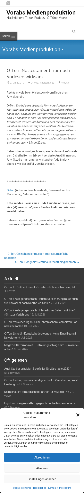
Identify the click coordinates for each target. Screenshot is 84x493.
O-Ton (10, 190)
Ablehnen (42, 468)
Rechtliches (39, 488)
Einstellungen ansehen (42, 479)
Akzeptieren (42, 457)
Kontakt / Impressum (59, 488)
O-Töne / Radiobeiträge (42, 82)
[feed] (8, 5)
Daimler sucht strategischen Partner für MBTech (34, 391)
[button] (78, 415)
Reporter (65, 82)
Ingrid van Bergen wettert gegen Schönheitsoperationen (38, 403)
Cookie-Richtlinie (22, 488)
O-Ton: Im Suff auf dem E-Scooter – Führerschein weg (37, 287)
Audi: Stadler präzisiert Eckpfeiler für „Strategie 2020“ (37, 368)
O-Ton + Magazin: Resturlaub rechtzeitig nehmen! (47, 262)
